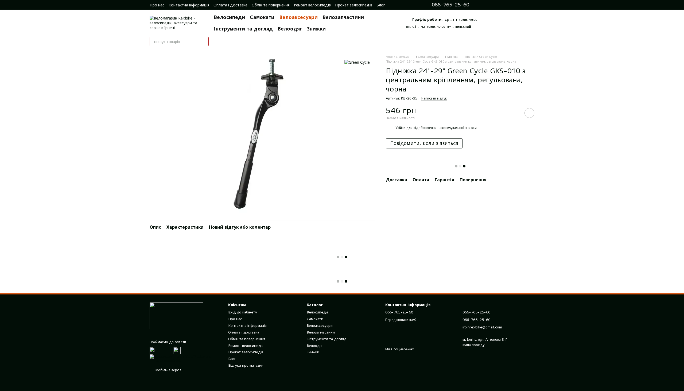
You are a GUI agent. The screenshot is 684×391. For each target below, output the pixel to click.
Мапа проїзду (473, 345)
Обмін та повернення (271, 5)
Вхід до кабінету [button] (242, 312)
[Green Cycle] (357, 62)
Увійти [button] (400, 128)
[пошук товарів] (204, 41)
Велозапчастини (343, 17)
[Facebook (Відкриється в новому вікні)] (495, 4)
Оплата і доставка (230, 5)
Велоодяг (290, 29)
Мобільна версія (167, 370)
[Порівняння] (521, 4)
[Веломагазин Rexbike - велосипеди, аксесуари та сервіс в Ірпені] (176, 315)
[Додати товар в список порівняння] (514, 113)
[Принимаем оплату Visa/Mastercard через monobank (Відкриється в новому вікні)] (185, 358)
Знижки (316, 29)
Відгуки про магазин (245, 365)
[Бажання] (531, 4)
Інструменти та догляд (243, 29)
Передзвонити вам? (400, 320)
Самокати (262, 17)
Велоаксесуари (298, 17)
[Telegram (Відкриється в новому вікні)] (503, 4)
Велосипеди (229, 17)
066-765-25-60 (450, 4)
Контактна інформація (189, 5)
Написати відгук (434, 98)
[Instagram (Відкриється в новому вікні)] (488, 4)
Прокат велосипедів (353, 5)
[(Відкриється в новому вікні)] (177, 350)
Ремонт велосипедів (312, 5)
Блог (380, 5)
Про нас (157, 5)
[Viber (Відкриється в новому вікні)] (510, 4)
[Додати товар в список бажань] (529, 113)
